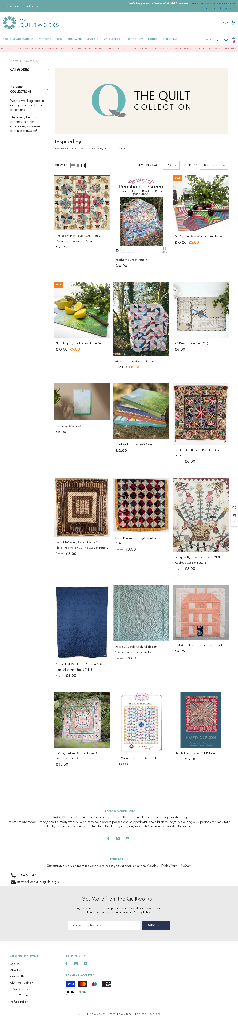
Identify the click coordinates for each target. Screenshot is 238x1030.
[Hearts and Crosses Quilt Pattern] (201, 720)
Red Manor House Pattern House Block (199, 645)
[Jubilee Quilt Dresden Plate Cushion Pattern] (201, 413)
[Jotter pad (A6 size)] (82, 401)
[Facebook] (108, 838)
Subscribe (156, 925)
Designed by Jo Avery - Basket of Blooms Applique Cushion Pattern (201, 560)
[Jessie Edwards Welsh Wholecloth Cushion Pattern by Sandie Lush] (141, 613)
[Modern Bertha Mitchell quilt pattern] (141, 319)
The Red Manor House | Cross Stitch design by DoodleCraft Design (78, 238)
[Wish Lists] (225, 39)
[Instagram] (118, 838)
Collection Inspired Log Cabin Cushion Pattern (138, 541)
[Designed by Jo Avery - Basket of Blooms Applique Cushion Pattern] (201, 515)
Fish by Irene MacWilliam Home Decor (199, 236)
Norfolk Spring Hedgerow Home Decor (80, 343)
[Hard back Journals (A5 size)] (141, 411)
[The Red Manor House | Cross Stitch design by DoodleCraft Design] (82, 202)
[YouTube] (127, 838)
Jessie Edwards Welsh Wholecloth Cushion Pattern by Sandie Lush (136, 649)
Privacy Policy (141, 912)
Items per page (148, 165)
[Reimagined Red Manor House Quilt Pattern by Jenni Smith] (82, 720)
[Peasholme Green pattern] (141, 214)
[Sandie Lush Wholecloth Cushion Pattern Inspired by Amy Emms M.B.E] (82, 622)
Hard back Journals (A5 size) (133, 444)
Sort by (191, 165)
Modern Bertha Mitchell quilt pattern (137, 361)
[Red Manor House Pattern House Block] (201, 612)
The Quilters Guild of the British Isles (137, 1014)
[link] (141, 101)
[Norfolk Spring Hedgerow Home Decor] (82, 310)
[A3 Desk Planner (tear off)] (201, 310)
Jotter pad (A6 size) (68, 426)
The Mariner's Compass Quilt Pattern (137, 758)
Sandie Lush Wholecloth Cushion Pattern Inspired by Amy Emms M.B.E (80, 667)
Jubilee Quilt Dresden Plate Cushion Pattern (197, 453)
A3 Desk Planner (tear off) (191, 343)
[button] (72, 165)
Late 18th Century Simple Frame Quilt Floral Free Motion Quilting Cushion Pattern (82, 545)
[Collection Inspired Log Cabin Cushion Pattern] (141, 505)
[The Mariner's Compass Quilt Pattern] (141, 722)
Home (14, 61)
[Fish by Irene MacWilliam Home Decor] (201, 203)
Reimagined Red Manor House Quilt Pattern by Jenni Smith (78, 756)
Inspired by (31, 61)
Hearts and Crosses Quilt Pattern (195, 753)
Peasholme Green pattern (131, 260)
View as (61, 165)
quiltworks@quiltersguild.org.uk (38, 882)
